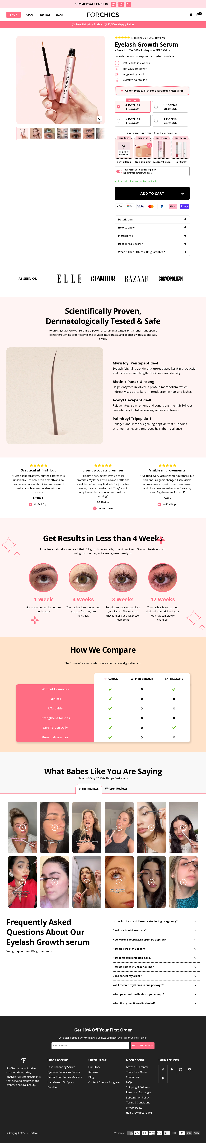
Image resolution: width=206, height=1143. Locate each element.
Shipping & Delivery (138, 1087)
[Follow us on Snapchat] (163, 1078)
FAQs (129, 1082)
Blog (91, 1077)
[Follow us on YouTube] (189, 1069)
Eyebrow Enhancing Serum (63, 1072)
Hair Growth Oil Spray (60, 1082)
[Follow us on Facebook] (163, 1069)
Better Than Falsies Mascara (64, 1077)
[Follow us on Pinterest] (171, 1069)
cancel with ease (144, 172)
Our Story (94, 1067)
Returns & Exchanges (139, 1092)
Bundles (52, 1087)
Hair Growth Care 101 (139, 1112)
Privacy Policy (134, 1107)
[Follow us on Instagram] (180, 1069)
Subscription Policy (137, 1097)
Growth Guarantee (137, 1067)
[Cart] (198, 14)
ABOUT (30, 14)
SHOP (13, 14)
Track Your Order (136, 1072)
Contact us (132, 1077)
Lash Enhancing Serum (61, 1067)
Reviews (93, 1072)
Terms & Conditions (138, 1102)
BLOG (59, 14)
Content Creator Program (104, 1082)
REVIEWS (45, 14)
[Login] (191, 14)
